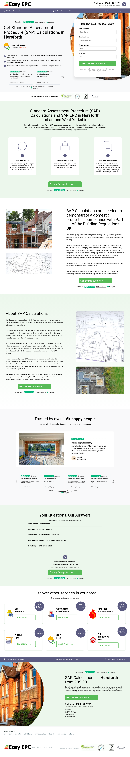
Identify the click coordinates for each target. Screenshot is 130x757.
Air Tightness (28, 734)
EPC (5, 734)
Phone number (84, 45)
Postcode (82, 53)
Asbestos (71, 734)
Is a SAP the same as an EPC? (40, 529)
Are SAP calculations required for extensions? (47, 540)
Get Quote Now (92, 266)
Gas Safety (18, 734)
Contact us (72, 716)
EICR (10, 734)
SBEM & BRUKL (61, 734)
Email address (84, 37)
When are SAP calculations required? (43, 535)
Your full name (84, 29)
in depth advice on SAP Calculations (99, 263)
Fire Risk (51, 734)
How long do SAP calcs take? (40, 546)
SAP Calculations (40, 734)
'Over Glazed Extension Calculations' (97, 250)
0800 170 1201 (112, 3)
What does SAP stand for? (39, 524)
